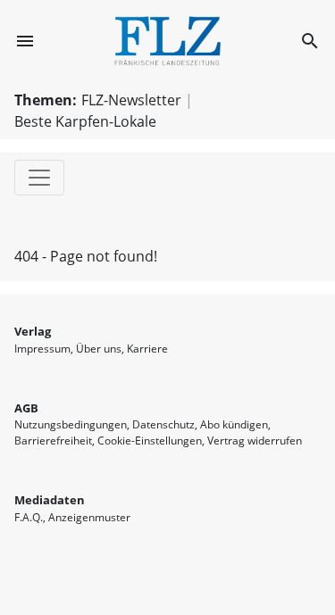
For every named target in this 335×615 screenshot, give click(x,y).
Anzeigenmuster (89, 517)
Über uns (98, 348)
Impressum (42, 348)
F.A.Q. (28, 517)
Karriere (147, 348)
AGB (26, 408)
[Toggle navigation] (39, 177)
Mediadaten (49, 500)
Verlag (32, 331)
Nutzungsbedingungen (70, 424)
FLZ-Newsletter (131, 100)
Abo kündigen (234, 424)
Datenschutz (163, 424)
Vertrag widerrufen (254, 440)
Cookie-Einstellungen (149, 440)
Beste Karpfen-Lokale (85, 121)
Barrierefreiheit (53, 440)
